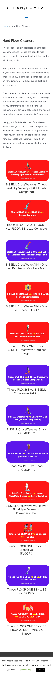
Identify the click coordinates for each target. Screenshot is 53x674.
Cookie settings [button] (26, 669)
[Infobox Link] (26, 176)
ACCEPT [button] (40, 670)
